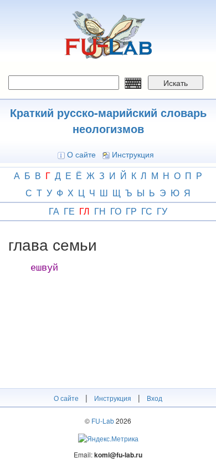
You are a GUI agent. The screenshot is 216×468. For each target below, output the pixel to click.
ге (69, 211)
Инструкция (133, 154)
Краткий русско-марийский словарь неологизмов (108, 120)
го (115, 211)
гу (162, 211)
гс (146, 211)
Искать (175, 82)
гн (100, 211)
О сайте (81, 154)
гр (131, 211)
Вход (154, 398)
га (54, 211)
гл (84, 211)
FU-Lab (102, 420)
